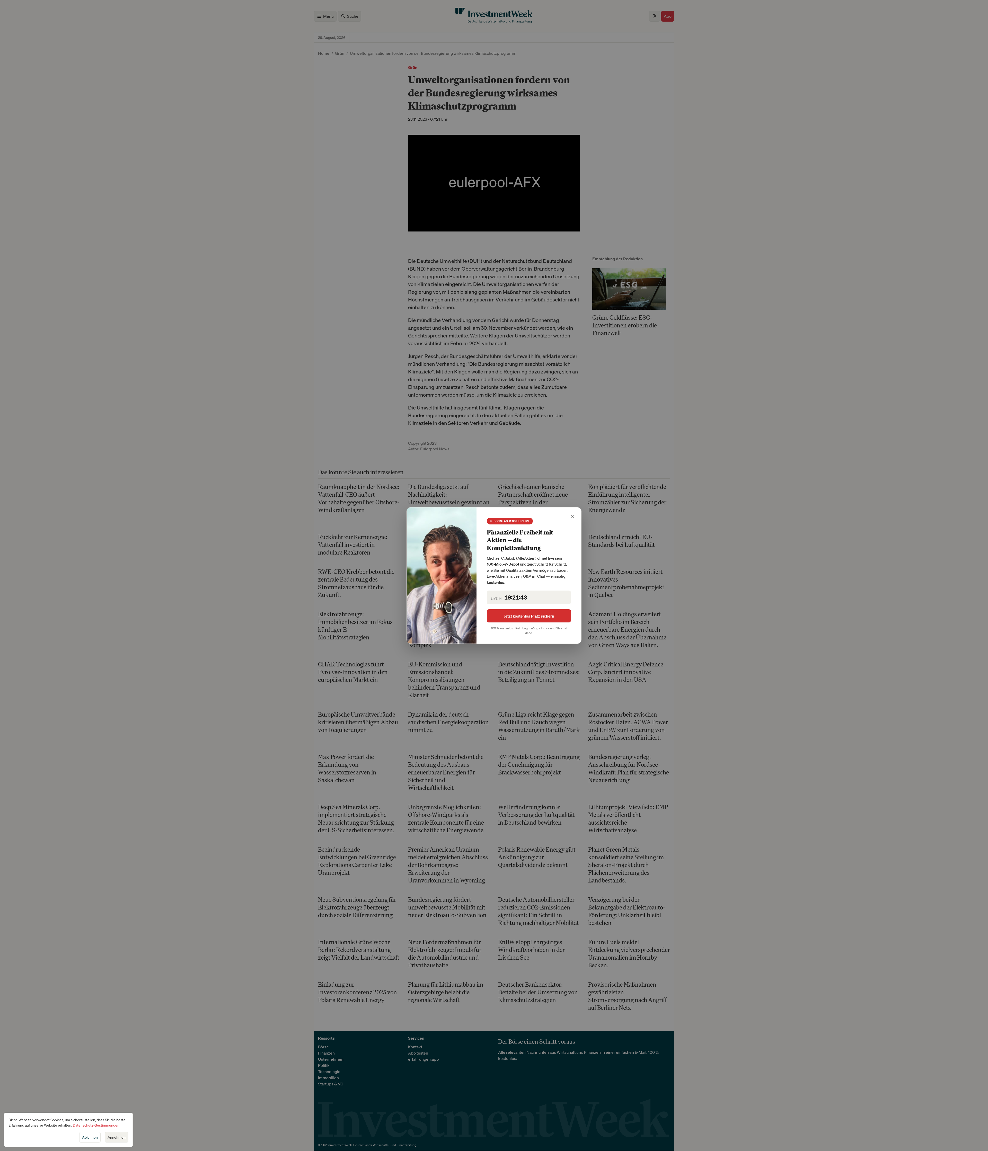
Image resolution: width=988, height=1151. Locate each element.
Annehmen (117, 1137)
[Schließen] (572, 516)
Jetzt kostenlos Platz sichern (529, 616)
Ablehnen (90, 1137)
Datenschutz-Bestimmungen (96, 1125)
